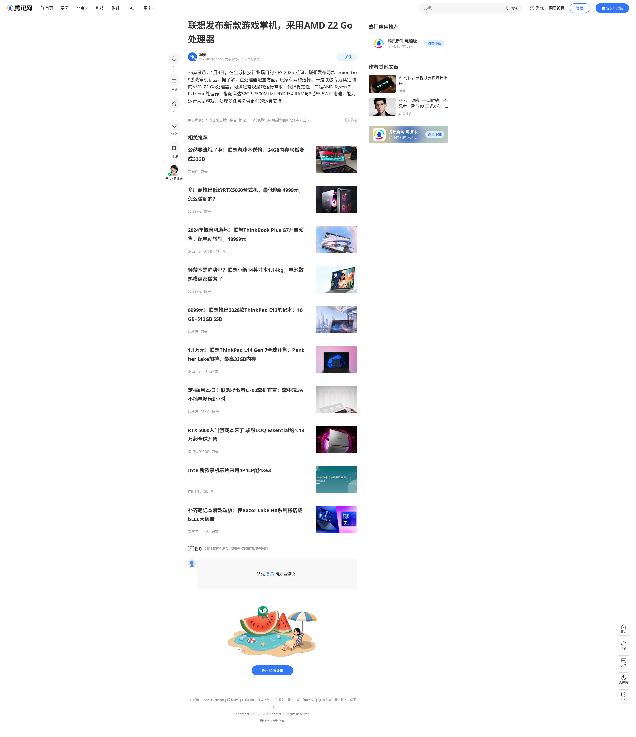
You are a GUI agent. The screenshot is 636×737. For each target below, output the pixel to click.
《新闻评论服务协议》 (255, 549)
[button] (434, 43)
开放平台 (263, 700)
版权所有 (279, 721)
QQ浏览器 (324, 700)
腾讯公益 (309, 700)
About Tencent (214, 700)
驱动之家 (195, 251)
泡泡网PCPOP (198, 451)
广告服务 (278, 700)
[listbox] (272, 334)
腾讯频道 (341, 700)
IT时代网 (194, 491)
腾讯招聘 (294, 700)
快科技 (193, 331)
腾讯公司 (266, 721)
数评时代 (195, 211)
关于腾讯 (195, 700)
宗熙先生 (195, 531)
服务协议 (233, 700)
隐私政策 (248, 700)
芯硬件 (193, 171)
